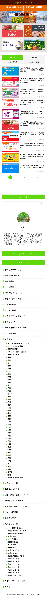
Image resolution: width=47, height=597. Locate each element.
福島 (9, 374)
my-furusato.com (23, 2)
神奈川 (10, 394)
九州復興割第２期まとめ (17, 531)
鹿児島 (10, 472)
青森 (9, 360)
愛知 (9, 419)
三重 (9, 422)
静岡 (9, 416)
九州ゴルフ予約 (14, 550)
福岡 (9, 455)
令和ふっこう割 (11, 483)
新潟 (9, 396)
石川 (9, 402)
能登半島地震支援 (12, 275)
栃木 (9, 380)
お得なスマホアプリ (13, 270)
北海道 (10, 357)
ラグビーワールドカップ (15, 581)
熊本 (9, 464)
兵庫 (9, 433)
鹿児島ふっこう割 (14, 575)
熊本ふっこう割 (14, 567)
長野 (9, 410)
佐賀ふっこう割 (14, 564)
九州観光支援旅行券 (15, 478)
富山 (9, 399)
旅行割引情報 (13, 349)
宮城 (9, 366)
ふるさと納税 (34, 62)
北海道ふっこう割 (12, 489)
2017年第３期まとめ (16, 528)
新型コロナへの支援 (13, 299)
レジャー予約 (10, 333)
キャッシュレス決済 (15, 346)
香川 (9, 447)
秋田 (9, 368)
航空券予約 (12, 547)
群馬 (9, 382)
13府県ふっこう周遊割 (14, 501)
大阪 (9, 430)
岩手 (9, 363)
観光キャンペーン (14, 354)
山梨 (9, 408)
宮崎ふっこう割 (14, 573)
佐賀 (9, 458)
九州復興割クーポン (15, 536)
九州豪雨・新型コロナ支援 (16, 506)
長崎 (9, 461)
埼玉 (9, 385)
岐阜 (9, 413)
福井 (9, 405)
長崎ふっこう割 (14, 561)
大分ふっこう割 (14, 570)
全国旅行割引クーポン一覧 (16, 328)
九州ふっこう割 (11, 524)
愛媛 (9, 450)
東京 (9, 391)
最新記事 (13, 57)
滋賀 (9, 424)
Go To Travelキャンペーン (18, 343)
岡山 (9, 438)
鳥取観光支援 (10, 518)
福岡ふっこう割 (14, 559)
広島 (9, 441)
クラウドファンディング (15, 316)
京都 (9, 427)
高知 (9, 452)
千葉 (9, 388)
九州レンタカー (14, 553)
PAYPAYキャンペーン (14, 293)
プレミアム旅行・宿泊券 (17, 352)
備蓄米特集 (9, 281)
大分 (9, 466)
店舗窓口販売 (13, 542)
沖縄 (9, 475)
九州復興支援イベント (16, 556)
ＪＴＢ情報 (12, 545)
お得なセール (10, 322)
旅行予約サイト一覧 (15, 533)
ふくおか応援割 (11, 512)
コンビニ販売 (13, 539)
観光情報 (35, 57)
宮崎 (9, 469)
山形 (9, 371)
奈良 (9, 436)
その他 (7, 587)
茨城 (9, 377)
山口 (9, 444)
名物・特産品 (12, 62)
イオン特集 (9, 287)
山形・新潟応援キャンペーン (17, 495)
